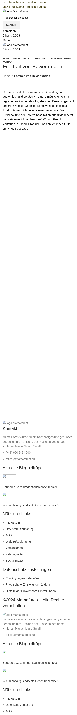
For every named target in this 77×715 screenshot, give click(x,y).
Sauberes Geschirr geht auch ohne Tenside (30, 486)
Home (6, 75)
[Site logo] (15, 11)
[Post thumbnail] (9, 479)
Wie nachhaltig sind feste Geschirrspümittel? (31, 505)
